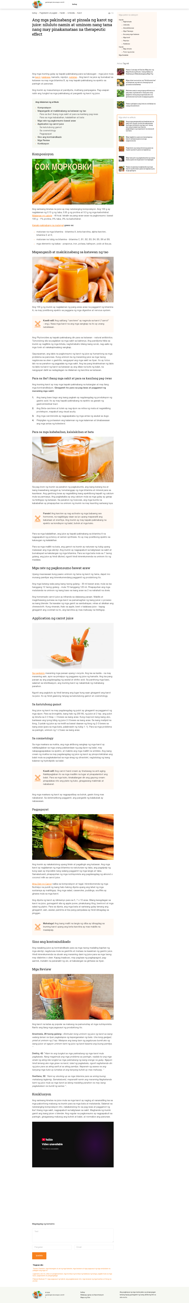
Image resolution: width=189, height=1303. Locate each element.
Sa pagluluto (38, 673)
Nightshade (127, 22)
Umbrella (126, 25)
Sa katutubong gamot (51, 127)
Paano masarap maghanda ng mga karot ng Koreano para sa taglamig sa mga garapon (140, 168)
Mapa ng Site (85, 1297)
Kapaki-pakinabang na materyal (48, 225)
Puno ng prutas (128, 52)
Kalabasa (126, 44)
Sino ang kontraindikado (50, 137)
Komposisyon (44, 108)
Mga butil (126, 37)
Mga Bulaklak (123, 55)
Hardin (121, 20)
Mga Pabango (128, 31)
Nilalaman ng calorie (42, 216)
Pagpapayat (46, 134)
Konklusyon (43, 144)
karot (37, 77)
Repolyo (126, 41)
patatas (73, 77)
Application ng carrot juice (51, 124)
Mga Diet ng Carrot (42, 884)
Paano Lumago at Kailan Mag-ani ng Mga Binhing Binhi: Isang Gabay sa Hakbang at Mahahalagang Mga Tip (140, 72)
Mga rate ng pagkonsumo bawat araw (57, 121)
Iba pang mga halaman (131, 34)
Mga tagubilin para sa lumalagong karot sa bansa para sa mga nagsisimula (139, 139)
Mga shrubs (127, 49)
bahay (74, 4)
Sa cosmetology (48, 131)
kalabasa (46, 77)
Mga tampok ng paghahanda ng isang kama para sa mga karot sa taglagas (140, 159)
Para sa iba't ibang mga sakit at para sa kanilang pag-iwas (69, 114)
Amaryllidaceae (128, 28)
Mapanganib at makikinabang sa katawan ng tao (62, 111)
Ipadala (39, 1256)
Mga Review (44, 141)
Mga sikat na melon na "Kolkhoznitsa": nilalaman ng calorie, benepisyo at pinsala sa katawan (141, 82)
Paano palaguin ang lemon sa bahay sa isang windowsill (141, 105)
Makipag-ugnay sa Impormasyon (92, 1295)
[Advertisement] (73, 55)
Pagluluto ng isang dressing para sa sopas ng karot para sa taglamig (139, 149)
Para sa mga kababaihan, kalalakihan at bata (62, 118)
